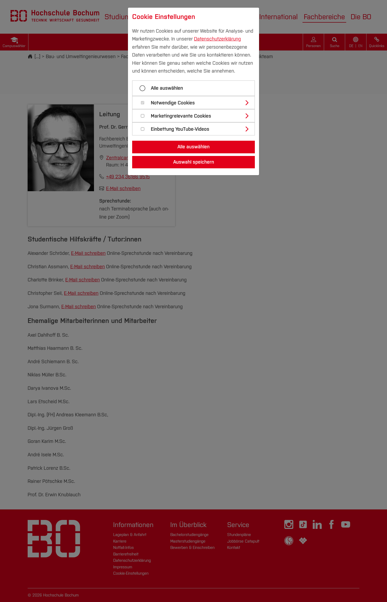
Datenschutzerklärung (217, 39)
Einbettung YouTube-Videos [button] (180, 129)
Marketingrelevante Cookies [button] (181, 116)
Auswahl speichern (193, 162)
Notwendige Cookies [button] (173, 103)
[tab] (196, 102)
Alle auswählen (167, 88)
